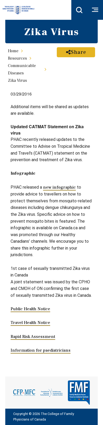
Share (78, 52)
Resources (17, 58)
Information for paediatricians (41, 350)
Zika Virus (17, 80)
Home (13, 51)
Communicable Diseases (22, 69)
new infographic (59, 187)
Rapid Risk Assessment (33, 336)
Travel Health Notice (30, 322)
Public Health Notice (30, 309)
